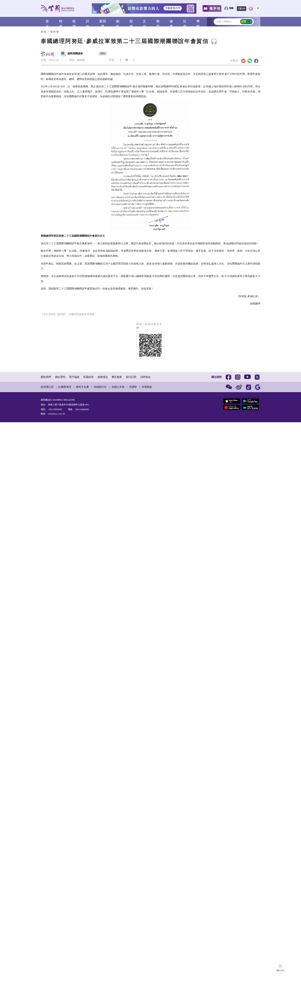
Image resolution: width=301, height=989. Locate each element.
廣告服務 (117, 377)
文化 (144, 21)
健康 (171, 21)
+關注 (102, 53)
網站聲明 (60, 377)
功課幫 (133, 387)
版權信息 (103, 377)
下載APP (241, 8)
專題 (198, 21)
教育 (158, 21)
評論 (88, 21)
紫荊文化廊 (82, 387)
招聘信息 (145, 377)
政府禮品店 (47, 387)
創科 (118, 21)
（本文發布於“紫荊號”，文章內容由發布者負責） (69, 314)
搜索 (243, 21)
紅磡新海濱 (64, 387)
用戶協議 (74, 377)
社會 (185, 21)
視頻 (74, 21)
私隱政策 (88, 377)
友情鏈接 (147, 387)
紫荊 (44, 31)
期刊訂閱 (131, 377)
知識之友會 (118, 387)
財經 (131, 21)
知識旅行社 (100, 387)
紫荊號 (102, 21)
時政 (61, 21)
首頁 (47, 21)
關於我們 (46, 377)
